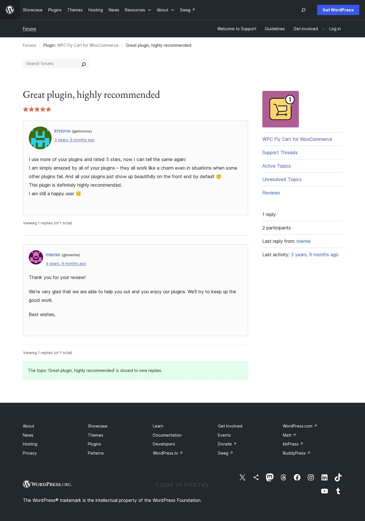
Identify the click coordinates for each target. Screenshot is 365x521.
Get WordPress (338, 9)
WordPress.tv (168, 453)
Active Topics (276, 166)
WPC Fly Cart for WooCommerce (88, 45)
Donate (227, 443)
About (28, 426)
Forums (29, 28)
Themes (95, 435)
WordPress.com (300, 426)
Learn (158, 426)
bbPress (293, 443)
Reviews (271, 193)
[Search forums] (83, 63)
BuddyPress (297, 453)
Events (224, 435)
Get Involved (230, 426)
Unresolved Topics (282, 179)
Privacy (30, 453)
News (28, 435)
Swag (225, 453)
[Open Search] (303, 10)
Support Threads (280, 152)
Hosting (30, 443)
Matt (289, 435)
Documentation (167, 435)
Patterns (96, 453)
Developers (164, 443)
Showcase (98, 426)
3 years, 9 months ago (74, 140)
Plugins (94, 443)
